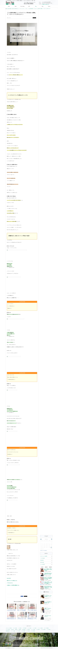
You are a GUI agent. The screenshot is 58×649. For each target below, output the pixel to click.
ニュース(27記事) (42, 564)
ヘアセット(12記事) (33, 629)
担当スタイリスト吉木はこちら (12, 580)
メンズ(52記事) (28, 629)
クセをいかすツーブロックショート (48, 616)
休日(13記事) (42, 560)
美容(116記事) (42, 562)
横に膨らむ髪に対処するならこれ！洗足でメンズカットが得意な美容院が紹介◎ (48, 587)
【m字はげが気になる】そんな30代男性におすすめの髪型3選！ (48, 574)
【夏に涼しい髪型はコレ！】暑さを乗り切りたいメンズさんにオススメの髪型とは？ (48, 583)
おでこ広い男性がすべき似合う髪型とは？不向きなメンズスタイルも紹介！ (48, 570)
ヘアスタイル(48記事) (43, 629)
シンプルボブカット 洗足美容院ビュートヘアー (48, 596)
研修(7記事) (16, 629)
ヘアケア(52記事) (42, 558)
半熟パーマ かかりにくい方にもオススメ (48, 609)
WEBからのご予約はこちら (45, 4)
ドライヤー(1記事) (8, 629)
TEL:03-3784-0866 (36, 638)
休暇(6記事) (20, 629)
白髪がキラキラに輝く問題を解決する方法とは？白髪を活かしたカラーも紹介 (48, 578)
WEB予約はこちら (22, 638)
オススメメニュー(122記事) (43, 556)
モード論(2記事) (38, 629)
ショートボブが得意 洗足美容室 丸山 (48, 602)
